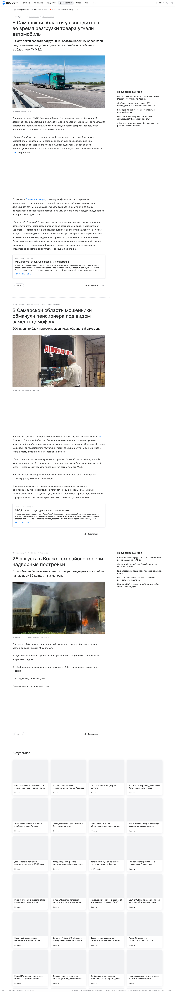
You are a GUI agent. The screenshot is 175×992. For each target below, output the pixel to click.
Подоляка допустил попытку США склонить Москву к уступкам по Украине (138, 97)
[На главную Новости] (11, 3)
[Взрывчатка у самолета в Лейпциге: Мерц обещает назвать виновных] (106, 930)
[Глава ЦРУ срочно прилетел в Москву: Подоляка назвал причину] (30, 968)
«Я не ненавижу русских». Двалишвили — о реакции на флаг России (138, 124)
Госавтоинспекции (35, 199)
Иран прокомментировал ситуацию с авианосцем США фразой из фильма (134, 117)
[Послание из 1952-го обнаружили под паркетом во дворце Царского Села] (106, 815)
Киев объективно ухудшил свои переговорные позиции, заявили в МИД (139, 558)
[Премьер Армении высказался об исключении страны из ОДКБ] (106, 892)
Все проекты (29, 990)
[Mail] (3, 3)
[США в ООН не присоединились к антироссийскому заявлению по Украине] (144, 892)
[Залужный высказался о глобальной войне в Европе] (30, 930)
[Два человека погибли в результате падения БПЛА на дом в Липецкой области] (30, 853)
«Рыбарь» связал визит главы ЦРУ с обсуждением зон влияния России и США (137, 104)
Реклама (20, 990)
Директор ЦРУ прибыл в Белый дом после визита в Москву (137, 565)
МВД (15, 152)
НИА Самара (32, 553)
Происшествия (48, 17)
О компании (11, 990)
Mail (3, 990)
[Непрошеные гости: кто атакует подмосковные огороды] (144, 968)
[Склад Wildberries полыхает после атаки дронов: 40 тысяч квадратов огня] (68, 892)
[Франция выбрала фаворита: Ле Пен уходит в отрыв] (68, 815)
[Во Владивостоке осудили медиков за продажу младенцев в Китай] (106, 968)
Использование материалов (137, 990)
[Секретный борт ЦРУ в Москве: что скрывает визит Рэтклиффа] (68, 930)
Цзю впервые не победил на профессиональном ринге (139, 572)
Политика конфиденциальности (115, 990)
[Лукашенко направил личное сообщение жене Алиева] (30, 815)
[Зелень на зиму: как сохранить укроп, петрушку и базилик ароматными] (106, 853)
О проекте (75, 990)
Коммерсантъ (34, 17)
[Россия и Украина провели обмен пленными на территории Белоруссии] (30, 892)
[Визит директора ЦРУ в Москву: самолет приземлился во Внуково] (144, 815)
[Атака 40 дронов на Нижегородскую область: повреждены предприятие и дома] (144, 930)
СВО (54, 9)
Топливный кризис (69, 9)
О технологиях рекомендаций (91, 990)
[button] (58, 81)
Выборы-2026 (23, 9)
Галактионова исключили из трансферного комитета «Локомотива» (137, 578)
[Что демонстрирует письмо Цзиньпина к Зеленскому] (144, 853)
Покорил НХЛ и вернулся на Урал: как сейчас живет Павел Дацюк (138, 585)
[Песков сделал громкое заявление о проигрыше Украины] (68, 777)
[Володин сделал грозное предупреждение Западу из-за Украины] (68, 853)
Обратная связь (154, 990)
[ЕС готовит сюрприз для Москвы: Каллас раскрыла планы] (144, 777)
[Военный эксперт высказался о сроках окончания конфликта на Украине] (30, 777)
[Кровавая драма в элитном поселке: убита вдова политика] (68, 968)
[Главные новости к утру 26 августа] (106, 777)
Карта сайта (166, 990)
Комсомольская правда (36, 304)
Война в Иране (40, 9)
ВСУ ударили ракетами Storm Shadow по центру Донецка (136, 111)
